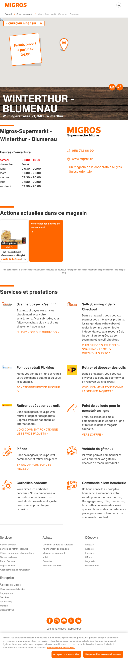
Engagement (7, 593)
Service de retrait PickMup (14, 548)
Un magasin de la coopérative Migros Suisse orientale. (95, 169)
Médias (4, 605)
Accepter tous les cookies (66, 654)
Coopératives (7, 609)
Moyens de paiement (54, 552)
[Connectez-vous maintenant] (118, 5)
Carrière (4, 597)
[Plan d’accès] (119, 89)
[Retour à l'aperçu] (41, 23)
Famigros (90, 552)
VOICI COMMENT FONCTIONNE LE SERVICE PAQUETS (102, 389)
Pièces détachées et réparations (17, 552)
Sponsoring (6, 601)
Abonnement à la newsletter (15, 569)
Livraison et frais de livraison (58, 544)
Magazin (89, 544)
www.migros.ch (83, 159)
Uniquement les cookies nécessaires (103, 654)
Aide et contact (8, 544)
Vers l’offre (91, 435)
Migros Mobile (7, 565)
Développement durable (12, 588)
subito (46, 557)
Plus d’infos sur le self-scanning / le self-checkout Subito (101, 349)
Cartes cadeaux (8, 557)
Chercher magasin (22, 23)
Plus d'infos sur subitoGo (37, 332)
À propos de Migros (10, 584)
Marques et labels (52, 565)
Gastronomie (92, 565)
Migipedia (90, 561)
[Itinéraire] (112, 89)
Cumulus (47, 561)
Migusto (89, 548)
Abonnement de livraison (56, 548)
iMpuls (88, 557)
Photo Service (7, 561)
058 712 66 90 (83, 150)
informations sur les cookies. (61, 647)
